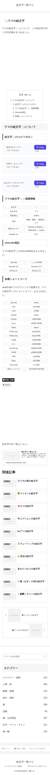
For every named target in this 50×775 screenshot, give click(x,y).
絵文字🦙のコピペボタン (26, 104)
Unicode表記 (20, 112)
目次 (21, 94)
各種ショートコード (23, 116)
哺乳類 (7, 385)
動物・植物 (9, 380)
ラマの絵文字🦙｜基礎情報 (27, 108)
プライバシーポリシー (37, 766)
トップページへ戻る (13, 766)
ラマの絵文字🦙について (24, 100)
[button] (44, 656)
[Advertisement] (25, 62)
